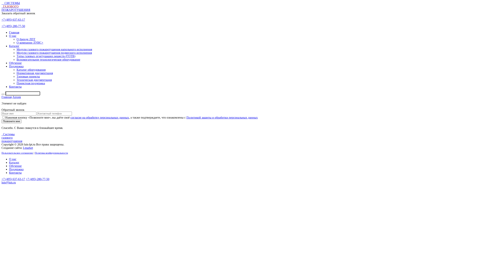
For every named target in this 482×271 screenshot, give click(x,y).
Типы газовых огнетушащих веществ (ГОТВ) (46, 56)
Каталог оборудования (31, 69)
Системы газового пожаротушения (12, 138)
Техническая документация (34, 79)
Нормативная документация (35, 73)
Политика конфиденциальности (51, 152)
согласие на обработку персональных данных (99, 117)
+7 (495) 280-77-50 (13, 26)
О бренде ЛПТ (26, 39)
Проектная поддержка (31, 83)
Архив (16, 97)
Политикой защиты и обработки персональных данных (222, 117)
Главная (14, 32)
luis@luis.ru (9, 182)
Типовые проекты (28, 76)
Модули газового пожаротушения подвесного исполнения (54, 52)
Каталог (14, 162)
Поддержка (16, 169)
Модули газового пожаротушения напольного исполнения (54, 49)
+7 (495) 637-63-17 (13, 19)
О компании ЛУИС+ (30, 42)
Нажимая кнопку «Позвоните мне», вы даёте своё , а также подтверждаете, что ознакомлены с (131, 117)
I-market (28, 147)
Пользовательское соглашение (17, 152)
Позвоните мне (11, 121)
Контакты (15, 172)
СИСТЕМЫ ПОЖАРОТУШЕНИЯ (16, 6)
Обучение (15, 165)
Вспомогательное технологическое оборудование (48, 59)
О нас (12, 159)
